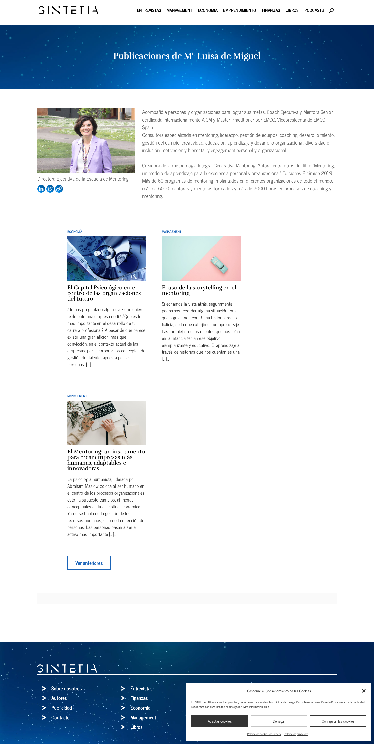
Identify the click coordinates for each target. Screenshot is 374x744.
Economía (208, 11)
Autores (59, 698)
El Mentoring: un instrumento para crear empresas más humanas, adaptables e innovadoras (106, 460)
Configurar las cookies (338, 721)
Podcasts (314, 11)
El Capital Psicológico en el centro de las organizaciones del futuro (104, 293)
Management (179, 11)
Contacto (60, 717)
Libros (292, 11)
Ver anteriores (89, 563)
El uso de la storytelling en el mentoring (199, 290)
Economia (140, 707)
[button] (363, 690)
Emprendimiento (239, 11)
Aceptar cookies (220, 721)
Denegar (279, 721)
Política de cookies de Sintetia (264, 733)
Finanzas (271, 11)
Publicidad (61, 707)
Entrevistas (149, 11)
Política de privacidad (296, 733)
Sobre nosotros (66, 688)
